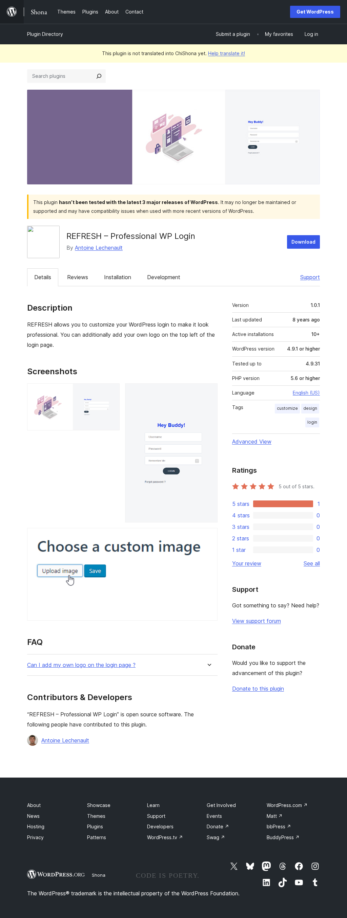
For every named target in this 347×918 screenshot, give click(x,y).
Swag (216, 837)
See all (312, 563)
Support (310, 277)
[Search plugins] (99, 76)
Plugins (95, 826)
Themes (96, 816)
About (34, 805)
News (33, 816)
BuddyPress (283, 837)
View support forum (256, 621)
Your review (246, 563)
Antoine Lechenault (99, 247)
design (310, 408)
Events (214, 816)
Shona (98, 875)
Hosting (35, 826)
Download (303, 242)
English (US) (306, 393)
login (312, 422)
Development (163, 277)
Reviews (77, 277)
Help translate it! (226, 53)
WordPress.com (287, 805)
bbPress (279, 826)
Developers (160, 826)
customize (287, 408)
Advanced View (251, 441)
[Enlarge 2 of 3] (208, 392)
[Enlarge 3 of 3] (208, 537)
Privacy (35, 837)
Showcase (98, 805)
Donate (218, 826)
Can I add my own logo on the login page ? (81, 665)
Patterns (96, 837)
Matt (275, 816)
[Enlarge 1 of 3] (110, 392)
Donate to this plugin (258, 688)
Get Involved (221, 805)
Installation (117, 277)
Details (42, 277)
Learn (153, 805)
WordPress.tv (165, 837)
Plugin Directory (45, 34)
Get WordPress (315, 12)
